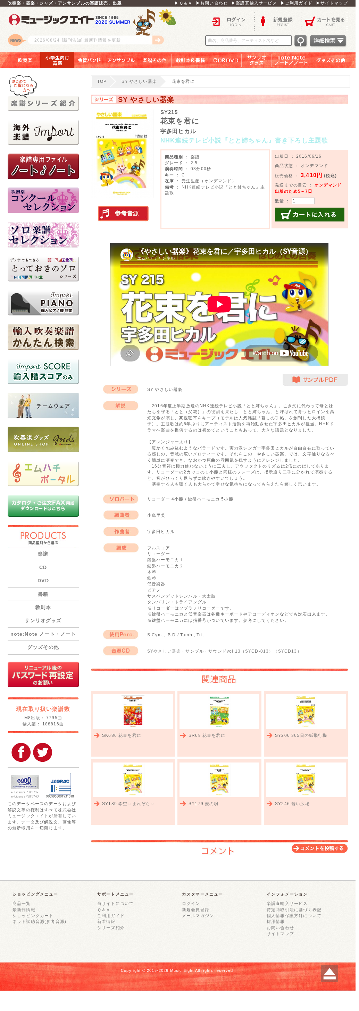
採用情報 (276, 921)
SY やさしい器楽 (139, 81)
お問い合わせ (280, 927)
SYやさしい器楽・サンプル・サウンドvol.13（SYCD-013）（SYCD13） (224, 651)
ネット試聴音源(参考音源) (39, 921)
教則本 (43, 607)
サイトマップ (280, 933)
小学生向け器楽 (57, 60)
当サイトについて (115, 903)
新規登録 (277, 20)
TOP (102, 81)
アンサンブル (120, 60)
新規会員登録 (195, 909)
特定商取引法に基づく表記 (294, 909)
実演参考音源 (123, 214)
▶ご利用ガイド (296, 3)
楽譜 (43, 554)
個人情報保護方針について (294, 915)
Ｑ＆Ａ (103, 909)
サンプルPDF (315, 380)
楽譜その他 (155, 60)
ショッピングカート (32, 915)
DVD (43, 580)
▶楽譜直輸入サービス (254, 3)
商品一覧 (21, 903)
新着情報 (106, 921)
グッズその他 (335, 60)
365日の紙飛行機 (309, 735)
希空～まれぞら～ (136, 803)
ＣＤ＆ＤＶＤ (226, 60)
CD (43, 567)
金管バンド (88, 60)
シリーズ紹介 (111, 927)
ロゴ (94, 29)
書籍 (43, 594)
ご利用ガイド (111, 915)
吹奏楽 (20, 60)
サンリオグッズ (257, 60)
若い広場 (300, 803)
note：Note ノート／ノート (292, 60)
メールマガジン (198, 915)
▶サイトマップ (332, 3)
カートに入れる (309, 214)
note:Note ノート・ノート (43, 634)
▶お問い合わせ (212, 3)
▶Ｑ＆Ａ (183, 3)
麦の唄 (211, 803)
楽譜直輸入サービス (287, 903)
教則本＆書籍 (191, 60)
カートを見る (324, 20)
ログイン (231, 20)
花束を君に (129, 735)
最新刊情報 (23, 909)
